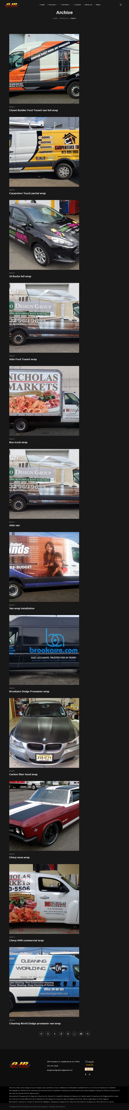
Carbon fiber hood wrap (23, 774)
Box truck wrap (18, 442)
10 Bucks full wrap (20, 276)
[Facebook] (85, 1074)
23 (81, 1034)
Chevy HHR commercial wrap (26, 940)
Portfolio (64, 18)
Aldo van (14, 525)
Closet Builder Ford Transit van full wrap (33, 110)
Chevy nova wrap (19, 857)
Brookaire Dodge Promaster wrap (29, 691)
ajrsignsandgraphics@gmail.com (60, 1070)
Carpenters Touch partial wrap (27, 193)
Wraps (12, 107)
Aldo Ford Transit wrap (23, 359)
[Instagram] (89, 1074)
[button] (121, 4)
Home (55, 18)
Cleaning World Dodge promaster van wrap (35, 1023)
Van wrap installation (21, 608)
